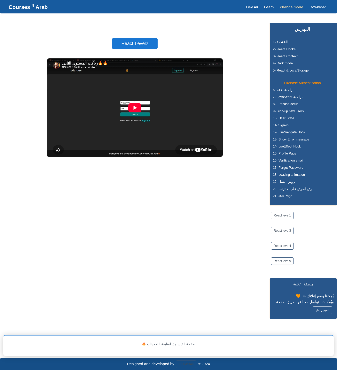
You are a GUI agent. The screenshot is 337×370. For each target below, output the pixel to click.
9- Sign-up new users (288, 111)
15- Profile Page (284, 153)
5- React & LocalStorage (291, 70)
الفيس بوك (322, 310)
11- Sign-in (280, 125)
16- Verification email (288, 160)
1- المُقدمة (280, 42)
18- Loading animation (289, 175)
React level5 (282, 261)
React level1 (282, 215)
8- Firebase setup (285, 104)
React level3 (282, 230)
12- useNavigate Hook (289, 132)
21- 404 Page (282, 196)
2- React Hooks (284, 49)
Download (318, 7)
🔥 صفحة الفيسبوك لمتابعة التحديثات (168, 344)
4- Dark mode (283, 63)
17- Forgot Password (288, 168)
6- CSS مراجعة (283, 90)
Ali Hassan (186, 364)
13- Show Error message (291, 139)
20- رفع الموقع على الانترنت (292, 189)
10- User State (283, 118)
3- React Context (285, 56)
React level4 (282, 245)
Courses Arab (28, 7)
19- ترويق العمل (284, 182)
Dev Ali (252, 7)
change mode (291, 7)
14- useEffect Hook (287, 146)
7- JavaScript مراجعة (288, 97)
